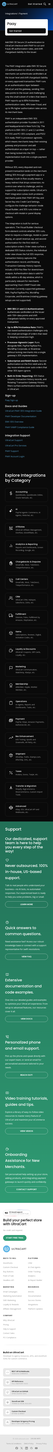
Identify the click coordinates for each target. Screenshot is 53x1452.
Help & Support (9, 1329)
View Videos (26, 1131)
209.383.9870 (35, 1438)
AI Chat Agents (34, 1267)
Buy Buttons (8, 1271)
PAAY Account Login (14, 456)
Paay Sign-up (11, 400)
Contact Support (26, 1189)
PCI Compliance (9, 1337)
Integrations (11, 13)
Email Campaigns (10, 1291)
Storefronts (8, 1263)
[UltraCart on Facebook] (16, 1448)
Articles (31, 1291)
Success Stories (34, 1300)
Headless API (8, 1280)
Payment (23, 13)
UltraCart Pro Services (15, 445)
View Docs (26, 1018)
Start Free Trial (15, 1237)
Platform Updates (35, 1309)
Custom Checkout (10, 1267)
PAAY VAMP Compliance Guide (19, 427)
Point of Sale (8, 1276)
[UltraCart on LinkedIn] (26, 1448)
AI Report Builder (35, 1280)
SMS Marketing (9, 1300)
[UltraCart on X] (21, 1448)
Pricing (6, 1324)
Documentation (34, 1296)
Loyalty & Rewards (11, 1304)
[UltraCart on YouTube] (36, 1448)
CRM (30, 1263)
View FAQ (26, 956)
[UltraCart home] (14, 1248)
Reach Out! (26, 1075)
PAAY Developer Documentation (20, 416)
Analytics (31, 1276)
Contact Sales (9, 1333)
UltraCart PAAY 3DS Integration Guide (23, 410)
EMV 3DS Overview (14, 421)
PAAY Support (12, 451)
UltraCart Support (14, 440)
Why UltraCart (9, 1320)
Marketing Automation (12, 1296)
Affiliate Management (12, 1309)
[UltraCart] (12, 4)
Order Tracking (34, 1271)
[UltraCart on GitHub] (31, 1448)
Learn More (26, 904)
